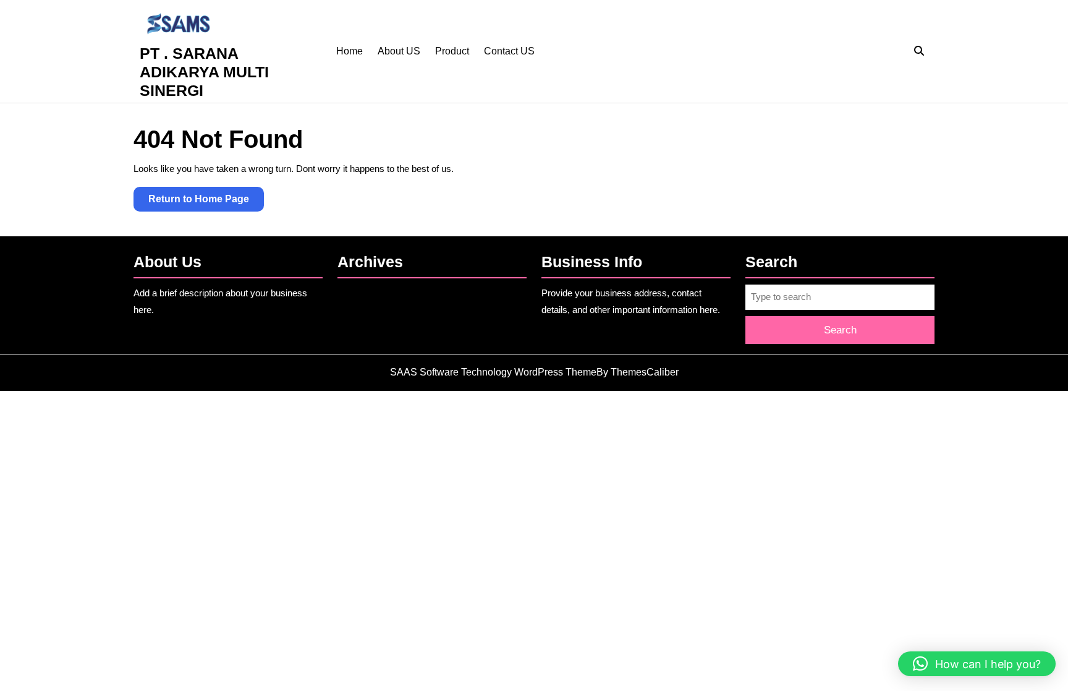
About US (399, 51)
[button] (977, 663)
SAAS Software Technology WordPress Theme (493, 372)
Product (452, 51)
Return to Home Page (206, 202)
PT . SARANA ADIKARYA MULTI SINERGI (204, 72)
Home (349, 51)
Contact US (509, 51)
